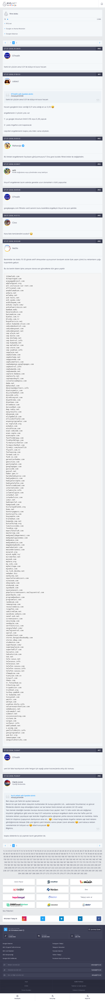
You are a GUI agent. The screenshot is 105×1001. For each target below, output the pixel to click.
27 (58, 851)
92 (22, 857)
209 (9, 868)
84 (101, 854)
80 (91, 854)
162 (48, 862)
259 (86, 871)
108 (69, 857)
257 (79, 871)
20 (40, 851)
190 (41, 865)
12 (22, 851)
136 (60, 859)
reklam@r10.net (96, 965)
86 (7, 857)
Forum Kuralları (26, 990)
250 (54, 871)
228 (74, 868)
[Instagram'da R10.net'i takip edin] (24, 918)
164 (54, 862)
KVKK (26, 986)
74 (76, 854)
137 (64, 859)
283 (85, 873)
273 (51, 873)
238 (11, 871)
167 (64, 862)
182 (15, 865)
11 (19, 851)
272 (47, 873)
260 (89, 871)
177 (96, 862)
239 (15, 871)
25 (53, 851)
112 (81, 857)
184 (21, 865)
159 (38, 862)
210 (13, 868)
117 (97, 857)
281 (78, 873)
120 (8, 859)
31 (68, 851)
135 (57, 859)
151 (12, 862)
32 (70, 851)
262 (96, 871)
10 (17, 851)
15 (29, 851)
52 (22, 854)
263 (100, 871)
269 (37, 873)
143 (83, 859)
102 (49, 857)
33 (73, 851)
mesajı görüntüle (17, 96)
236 (4, 871)
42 (96, 851)
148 (100, 859)
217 (36, 868)
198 (67, 865)
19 (38, 851)
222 (52, 868)
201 (78, 865)
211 (16, 868)
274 (54, 873)
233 (91, 868)
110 (76, 857)
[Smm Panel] (52, 882)
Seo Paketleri (8, 911)
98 (37, 857)
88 (12, 857)
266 (26, 873)
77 (84, 854)
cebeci (15, 81)
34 (76, 851)
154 (21, 862)
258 (82, 871)
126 (27, 859)
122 (14, 859)
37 (83, 851)
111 (79, 857)
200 (74, 865)
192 (48, 865)
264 (19, 873)
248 (47, 871)
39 (88, 851)
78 (86, 854)
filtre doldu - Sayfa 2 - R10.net (10, 3)
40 (91, 851)
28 (60, 851)
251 (57, 871)
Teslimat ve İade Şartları (78, 986)
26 (55, 851)
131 (44, 859)
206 (95, 865)
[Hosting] (52, 890)
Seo (86, 889)
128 (34, 859)
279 (71, 873)
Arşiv (26, 981)
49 (14, 854)
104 (56, 857)
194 (54, 865)
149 (5, 862)
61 (44, 854)
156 (28, 862)
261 (93, 871)
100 (43, 857)
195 (58, 865)
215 (29, 868)
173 (84, 862)
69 (65, 854)
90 (17, 857)
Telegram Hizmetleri (58, 947)
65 (55, 854)
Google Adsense (8, 943)
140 (73, 859)
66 (57, 854)
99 (40, 857)
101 (46, 857)
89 (15, 857)
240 (18, 871)
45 (4, 854)
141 (77, 859)
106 (62, 857)
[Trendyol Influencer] (86, 882)
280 (75, 873)
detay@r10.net (96, 975)
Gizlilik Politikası (78, 981)
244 (33, 871)
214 (26, 868)
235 (99, 868)
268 (33, 873)
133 (50, 859)
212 (19, 868)
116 (94, 857)
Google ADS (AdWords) (10, 958)
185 (25, 865)
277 (64, 873)
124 (21, 859)
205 (92, 865)
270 (40, 873)
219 (42, 868)
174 (87, 862)
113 (84, 857)
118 (100, 857)
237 (8, 871)
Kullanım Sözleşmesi (79, 990)
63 (49, 854)
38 (86, 851)
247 (43, 871)
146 (93, 859)
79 (89, 854)
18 (35, 851)
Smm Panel (18, 882)
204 (88, 865)
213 (22, 868)
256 (75, 871)
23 (48, 851)
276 (61, 873)
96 (33, 857)
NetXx (15, 248)
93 (25, 857)
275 (57, 873)
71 (69, 854)
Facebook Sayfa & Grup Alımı (61, 958)
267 (30, 873)
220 (46, 868)
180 (8, 865)
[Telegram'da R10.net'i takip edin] (61, 918)
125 (24, 859)
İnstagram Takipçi (57, 943)
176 (93, 862)
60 (42, 854)
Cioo (14, 223)
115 (91, 857)
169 (71, 862)
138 (67, 859)
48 (12, 854)
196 (61, 865)
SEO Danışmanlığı (8, 954)
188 (35, 865)
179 (5, 865)
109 (72, 857)
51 (19, 854)
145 (90, 859)
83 (98, 854)
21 (43, 851)
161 (45, 862)
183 (18, 865)
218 (39, 868)
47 (9, 854)
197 (64, 865)
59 (39, 854)
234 (95, 868)
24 (50, 851)
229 (77, 868)
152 (15, 862)
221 (49, 868)
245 (36, 871)
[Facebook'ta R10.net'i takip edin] (99, 918)
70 (67, 854)
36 (81, 851)
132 (47, 859)
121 (11, 859)
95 (30, 857)
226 (67, 868)
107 (66, 857)
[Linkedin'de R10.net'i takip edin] (80, 918)
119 (5, 859)
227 (70, 868)
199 (71, 865)
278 (68, 873)
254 (68, 871)
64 (52, 854)
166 (61, 862)
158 (35, 862)
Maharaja (16, 145)
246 (40, 871)
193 (51, 865)
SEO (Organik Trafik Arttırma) (12, 947)
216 (32, 868)
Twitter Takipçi (56, 954)
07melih (16, 56)
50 (17, 854)
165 (58, 862)
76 (81, 854)
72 (72, 854)
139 (70, 859)
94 (27, 857)
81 (93, 854)
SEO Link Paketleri (8, 951)
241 (22, 871)
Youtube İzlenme (57, 951)
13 (24, 851)
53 (24, 854)
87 (10, 857)
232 (88, 868)
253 (64, 871)
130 (41, 859)
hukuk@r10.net (96, 970)
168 (68, 862)
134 (54, 859)
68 (62, 854)
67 (60, 854)
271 (44, 873)
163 (51, 862)
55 (29, 854)
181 (12, 865)
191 (45, 865)
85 (5, 857)
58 (37, 854)
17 (33, 851)
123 (17, 859)
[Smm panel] (19, 905)
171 (77, 862)
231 (84, 868)
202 (81, 865)
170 (74, 862)
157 (31, 862)
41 (93, 851)
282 (81, 873)
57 (34, 854)
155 (25, 862)
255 (72, 871)
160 (41, 862)
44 (101, 851)
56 (32, 854)
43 (98, 851)
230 (81, 868)
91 (20, 857)
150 (8, 862)
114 (88, 857)
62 (47, 854)
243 (29, 871)
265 (23, 873)
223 (56, 868)
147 (97, 859)
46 (7, 854)
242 (25, 871)
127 (31, 859)
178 (99, 862)
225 (63, 868)
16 (31, 851)
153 (18, 862)
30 (66, 851)
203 (85, 865)
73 (74, 854)
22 (45, 851)
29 (63, 851)
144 (87, 859)
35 (78, 851)
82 (96, 854)
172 (80, 862)
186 (28, 865)
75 (79, 854)
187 (31, 865)
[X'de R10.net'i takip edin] (42, 918)
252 (61, 871)
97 (35, 857)
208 (5, 868)
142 (80, 859)
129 (37, 859)
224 (60, 868)
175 (90, 862)
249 (50, 871)
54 (27, 854)
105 (59, 857)
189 (38, 865)
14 (26, 851)
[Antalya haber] (52, 905)
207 (99, 865)
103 (52, 857)
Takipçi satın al (86, 897)
